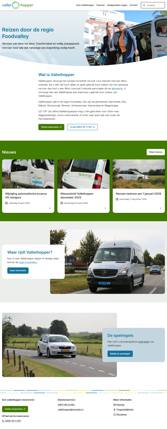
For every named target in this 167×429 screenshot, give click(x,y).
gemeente (117, 88)
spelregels (143, 341)
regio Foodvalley (28, 262)
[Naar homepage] (17, 5)
